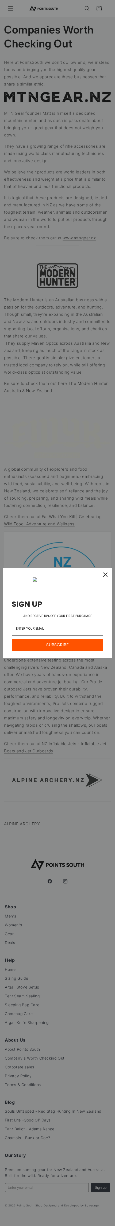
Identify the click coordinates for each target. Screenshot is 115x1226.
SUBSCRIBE (57, 645)
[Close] (105, 574)
